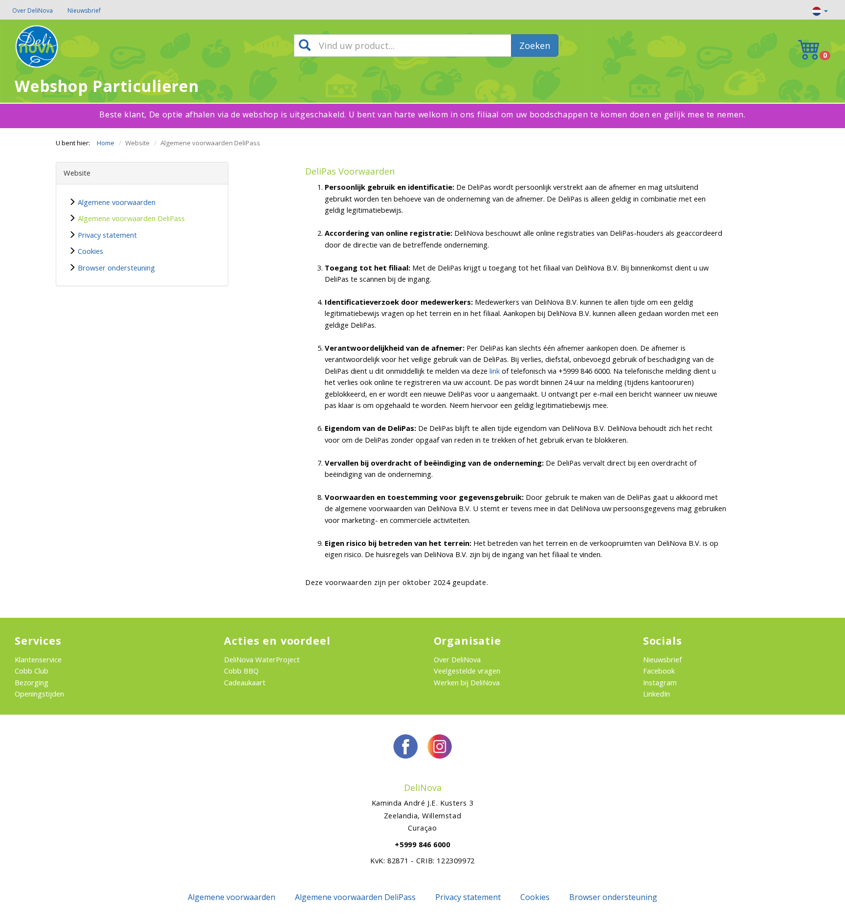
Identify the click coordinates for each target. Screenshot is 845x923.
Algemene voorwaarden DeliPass (131, 218)
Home (105, 142)
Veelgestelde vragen (467, 670)
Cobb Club (31, 670)
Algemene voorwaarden (117, 202)
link (494, 371)
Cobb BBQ (241, 670)
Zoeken (534, 45)
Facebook (659, 670)
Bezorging (31, 682)
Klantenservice (38, 659)
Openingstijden (39, 693)
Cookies (90, 251)
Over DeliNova (32, 10)
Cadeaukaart (245, 682)
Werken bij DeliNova (467, 682)
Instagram (660, 682)
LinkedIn (656, 693)
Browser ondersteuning (116, 267)
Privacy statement (107, 235)
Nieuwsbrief (84, 10)
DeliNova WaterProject (262, 659)
